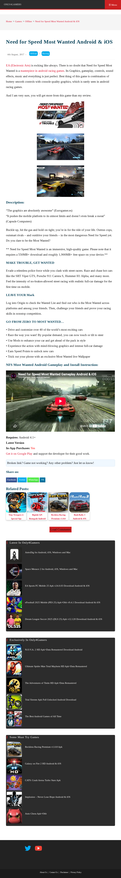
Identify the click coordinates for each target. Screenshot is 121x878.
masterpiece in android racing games (42, 70)
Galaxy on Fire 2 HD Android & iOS (43, 763)
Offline (33, 53)
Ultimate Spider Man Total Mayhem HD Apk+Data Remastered (56, 666)
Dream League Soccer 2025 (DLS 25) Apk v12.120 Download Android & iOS (63, 619)
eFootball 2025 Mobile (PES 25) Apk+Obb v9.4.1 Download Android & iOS (62, 602)
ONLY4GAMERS (12, 4)
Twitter (22, 480)
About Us (43, 872)
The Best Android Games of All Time (43, 716)
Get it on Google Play (19, 453)
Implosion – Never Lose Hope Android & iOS (47, 797)
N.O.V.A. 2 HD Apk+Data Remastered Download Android (53, 649)
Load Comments (60, 529)
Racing (45, 53)
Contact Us (53, 872)
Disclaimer (64, 872)
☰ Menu (113, 5)
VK (42, 480)
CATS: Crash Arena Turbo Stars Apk (43, 780)
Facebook (11, 480)
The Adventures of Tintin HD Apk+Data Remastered (50, 683)
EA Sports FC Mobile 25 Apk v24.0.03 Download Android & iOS (57, 585)
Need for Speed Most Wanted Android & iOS (57, 21)
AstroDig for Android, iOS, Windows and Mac (48, 552)
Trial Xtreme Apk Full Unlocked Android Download (50, 699)
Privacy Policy (76, 872)
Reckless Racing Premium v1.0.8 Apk (43, 747)
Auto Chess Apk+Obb (36, 813)
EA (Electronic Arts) (18, 65)
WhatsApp (33, 480)
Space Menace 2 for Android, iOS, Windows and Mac (51, 569)
